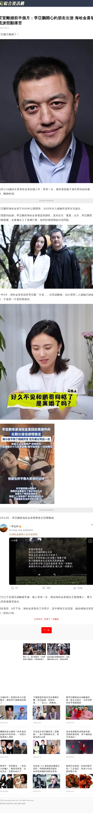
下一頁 (46, 630)
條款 (16, 803)
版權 (23, 803)
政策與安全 (10, 803)
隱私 (19, 803)
